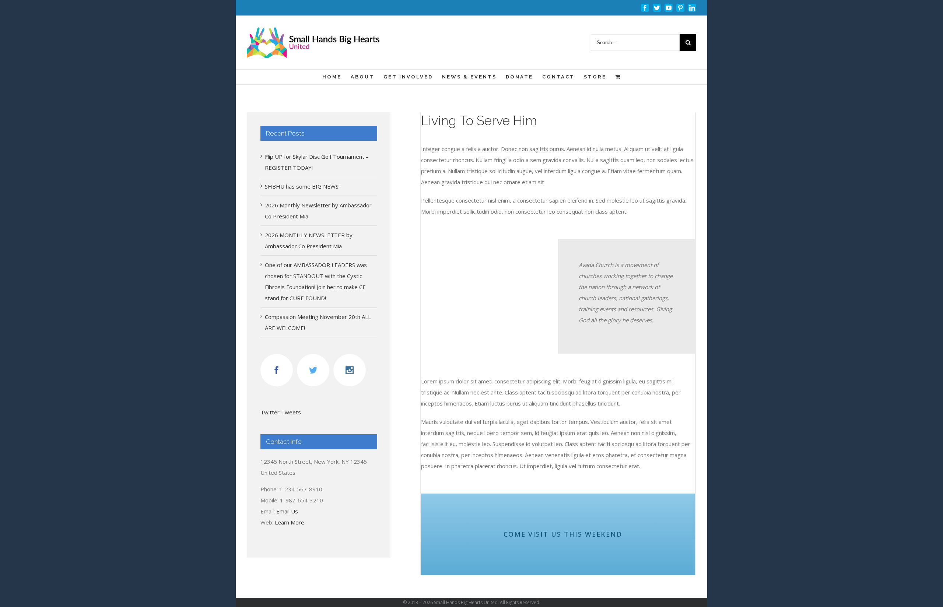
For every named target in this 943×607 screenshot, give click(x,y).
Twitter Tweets (280, 412)
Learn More (289, 522)
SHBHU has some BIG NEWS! (302, 186)
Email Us (287, 511)
